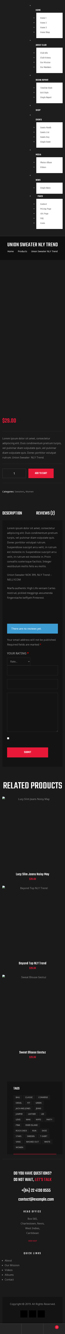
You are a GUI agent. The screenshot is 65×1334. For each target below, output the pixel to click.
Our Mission (45, 62)
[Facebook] (23, 1313)
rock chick (21, 1130)
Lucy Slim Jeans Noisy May (32, 874)
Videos (43, 167)
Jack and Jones (23, 1108)
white (47, 1141)
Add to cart (41, 473)
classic (29, 1097)
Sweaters (19, 491)
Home (38, 10)
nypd (38, 1119)
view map (32, 1241)
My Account (11, 1329)
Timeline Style (46, 88)
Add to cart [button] (32, 836)
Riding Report (42, 80)
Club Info (44, 53)
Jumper (19, 1114)
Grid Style (44, 93)
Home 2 (43, 23)
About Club (41, 45)
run (34, 1130)
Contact (43, 204)
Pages (40, 196)
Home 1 (43, 18)
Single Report (45, 97)
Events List (44, 132)
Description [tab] (12, 513)
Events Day (44, 137)
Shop (38, 110)
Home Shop (45, 32)
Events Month (45, 128)
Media (38, 155)
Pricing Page (45, 209)
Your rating (18, 653)
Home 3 (43, 28)
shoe (44, 1130)
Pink (18, 1125)
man (28, 1119)
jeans (38, 1108)
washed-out (32, 1141)
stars (18, 1136)
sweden (31, 1136)
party (49, 1119)
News (38, 180)
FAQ (42, 218)
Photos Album (46, 163)
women (19, 1147)
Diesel (19, 1103)
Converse (43, 1097)
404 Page (44, 214)
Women (30, 491)
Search (32, 1329)
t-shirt (43, 1136)
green (38, 1103)
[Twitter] (32, 1313)
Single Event (45, 142)
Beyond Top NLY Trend (32, 963)
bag (18, 1097)
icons (42, 223)
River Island (32, 1125)
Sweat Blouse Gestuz (32, 1052)
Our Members (45, 67)
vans (18, 1141)
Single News (45, 188)
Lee (42, 1114)
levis (18, 1119)
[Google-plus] (41, 1313)
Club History (45, 58)
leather (32, 1114)
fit (28, 1103)
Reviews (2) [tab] (45, 513)
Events (39, 120)
